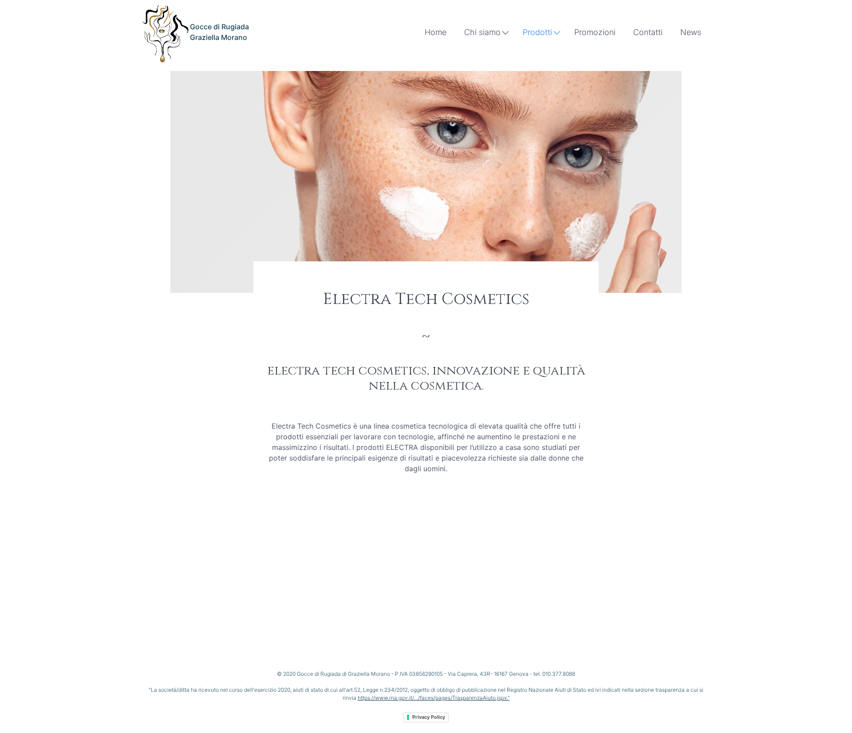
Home (435, 32)
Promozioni (594, 32)
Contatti (648, 32)
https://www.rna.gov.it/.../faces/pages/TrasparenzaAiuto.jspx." (434, 697)
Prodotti (537, 32)
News (690, 32)
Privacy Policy (428, 717)
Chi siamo (482, 32)
